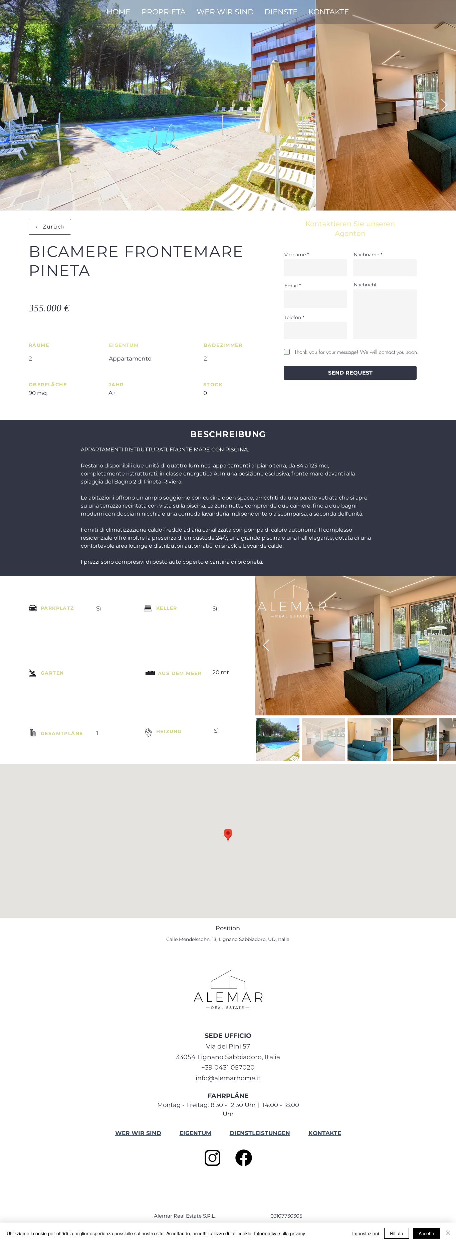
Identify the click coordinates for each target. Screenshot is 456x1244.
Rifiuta (396, 1233)
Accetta (426, 1233)
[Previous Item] (266, 645)
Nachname (366, 254)
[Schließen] (448, 1233)
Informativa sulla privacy (279, 1233)
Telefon (292, 317)
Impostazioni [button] (365, 1233)
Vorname (295, 254)
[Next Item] (444, 105)
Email (291, 285)
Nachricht (365, 284)
